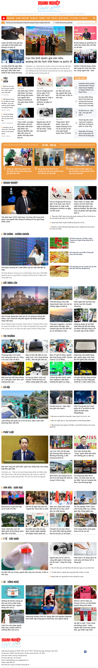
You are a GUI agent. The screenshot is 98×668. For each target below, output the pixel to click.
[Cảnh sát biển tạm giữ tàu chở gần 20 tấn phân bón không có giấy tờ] (12, 33)
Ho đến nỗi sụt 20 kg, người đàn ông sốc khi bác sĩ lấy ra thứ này (48, 22)
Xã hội (6, 387)
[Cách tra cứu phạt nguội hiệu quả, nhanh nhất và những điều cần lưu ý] (12, 616)
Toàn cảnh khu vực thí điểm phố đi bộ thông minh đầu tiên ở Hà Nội (12, 531)
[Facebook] (85, 652)
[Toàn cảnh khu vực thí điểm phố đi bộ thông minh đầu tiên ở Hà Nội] (12, 520)
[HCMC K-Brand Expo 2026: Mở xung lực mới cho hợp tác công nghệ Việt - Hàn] (85, 56)
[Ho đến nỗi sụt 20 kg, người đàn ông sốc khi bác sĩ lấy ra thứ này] (64, 82)
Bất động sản (10, 282)
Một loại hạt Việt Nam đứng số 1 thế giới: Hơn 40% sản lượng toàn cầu (12, 379)
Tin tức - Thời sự (49, 145)
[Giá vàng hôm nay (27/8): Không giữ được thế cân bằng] (59, 257)
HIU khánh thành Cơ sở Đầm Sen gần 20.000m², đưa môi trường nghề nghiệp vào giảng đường (8, 103)
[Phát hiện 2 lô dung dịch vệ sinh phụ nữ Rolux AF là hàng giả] (85, 549)
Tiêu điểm (5, 80)
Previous (4, 163)
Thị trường (9, 336)
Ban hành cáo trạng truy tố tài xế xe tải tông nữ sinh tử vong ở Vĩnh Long (61, 478)
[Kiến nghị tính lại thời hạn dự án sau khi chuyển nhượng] (85, 293)
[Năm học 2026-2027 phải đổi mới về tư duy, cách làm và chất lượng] (61, 498)
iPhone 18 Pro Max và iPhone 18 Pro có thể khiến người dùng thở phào (85, 603)
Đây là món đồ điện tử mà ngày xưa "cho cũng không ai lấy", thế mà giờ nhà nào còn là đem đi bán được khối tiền (37, 359)
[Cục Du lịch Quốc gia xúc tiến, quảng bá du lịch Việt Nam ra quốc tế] (49, 40)
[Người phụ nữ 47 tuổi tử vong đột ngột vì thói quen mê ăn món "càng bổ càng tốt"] (45, 113)
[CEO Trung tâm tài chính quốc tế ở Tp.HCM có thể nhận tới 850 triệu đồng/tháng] (85, 397)
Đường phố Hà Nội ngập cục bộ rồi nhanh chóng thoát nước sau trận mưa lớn (82, 171)
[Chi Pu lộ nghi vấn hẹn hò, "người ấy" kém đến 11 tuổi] (37, 498)
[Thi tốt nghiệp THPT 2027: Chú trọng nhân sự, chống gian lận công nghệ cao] (85, 498)
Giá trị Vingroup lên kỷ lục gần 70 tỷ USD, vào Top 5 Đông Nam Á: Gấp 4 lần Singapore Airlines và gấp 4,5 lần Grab (45, 97)
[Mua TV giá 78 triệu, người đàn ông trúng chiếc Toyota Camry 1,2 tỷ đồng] (61, 346)
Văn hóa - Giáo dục (5, 110)
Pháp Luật (8, 432)
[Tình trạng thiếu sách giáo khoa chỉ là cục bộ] (85, 520)
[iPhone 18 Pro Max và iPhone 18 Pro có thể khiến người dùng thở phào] (85, 592)
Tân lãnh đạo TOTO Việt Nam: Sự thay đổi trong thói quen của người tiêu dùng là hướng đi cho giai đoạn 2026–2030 (26, 97)
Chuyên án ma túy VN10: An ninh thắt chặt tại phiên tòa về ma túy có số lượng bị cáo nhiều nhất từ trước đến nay (60, 533)
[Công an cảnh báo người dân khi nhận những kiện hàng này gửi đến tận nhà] (18, 157)
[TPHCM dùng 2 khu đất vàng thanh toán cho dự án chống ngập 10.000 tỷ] (61, 293)
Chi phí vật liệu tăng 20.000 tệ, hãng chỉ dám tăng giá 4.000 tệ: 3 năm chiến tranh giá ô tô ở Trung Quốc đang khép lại (85, 381)
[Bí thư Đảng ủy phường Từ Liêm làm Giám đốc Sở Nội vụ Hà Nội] (85, 33)
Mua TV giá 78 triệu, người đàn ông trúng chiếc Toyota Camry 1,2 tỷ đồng (61, 357)
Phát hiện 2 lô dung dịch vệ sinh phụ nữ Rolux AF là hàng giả (85, 560)
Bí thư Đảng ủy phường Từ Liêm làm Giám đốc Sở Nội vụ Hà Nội (85, 45)
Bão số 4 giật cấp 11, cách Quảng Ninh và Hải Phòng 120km (71, 420)
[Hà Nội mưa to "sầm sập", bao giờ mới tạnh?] (61, 397)
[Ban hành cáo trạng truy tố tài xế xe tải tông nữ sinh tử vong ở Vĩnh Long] (61, 467)
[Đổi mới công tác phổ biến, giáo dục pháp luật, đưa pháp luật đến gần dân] (24, 450)
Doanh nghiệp (21, 88)
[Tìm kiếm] (94, 18)
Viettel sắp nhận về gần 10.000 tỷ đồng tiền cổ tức (67, 222)
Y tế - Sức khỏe (5, 95)
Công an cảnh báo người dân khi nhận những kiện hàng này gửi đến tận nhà (19, 171)
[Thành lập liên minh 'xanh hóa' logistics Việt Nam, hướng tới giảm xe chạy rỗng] (61, 368)
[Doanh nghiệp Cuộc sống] (49, 6)
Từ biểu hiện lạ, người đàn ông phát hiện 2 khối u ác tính (70, 572)
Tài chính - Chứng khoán (7, 123)
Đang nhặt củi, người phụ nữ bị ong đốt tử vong (67, 576)
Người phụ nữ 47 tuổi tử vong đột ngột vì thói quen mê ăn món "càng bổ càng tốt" (44, 126)
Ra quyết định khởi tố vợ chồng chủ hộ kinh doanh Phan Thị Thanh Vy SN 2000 (50, 171)
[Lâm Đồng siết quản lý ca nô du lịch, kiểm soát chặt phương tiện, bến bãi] (24, 405)
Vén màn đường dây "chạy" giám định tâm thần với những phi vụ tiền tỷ (85, 453)
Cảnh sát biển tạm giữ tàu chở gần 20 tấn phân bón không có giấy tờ (12, 45)
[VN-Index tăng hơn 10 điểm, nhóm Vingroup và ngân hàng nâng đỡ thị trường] (59, 243)
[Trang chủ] (3, 18)
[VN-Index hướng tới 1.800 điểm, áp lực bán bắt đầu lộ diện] (24, 251)
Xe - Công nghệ (11, 581)
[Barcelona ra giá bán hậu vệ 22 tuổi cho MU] (12, 498)
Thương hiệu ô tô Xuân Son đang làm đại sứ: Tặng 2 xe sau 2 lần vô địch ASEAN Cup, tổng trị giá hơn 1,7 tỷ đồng (12, 359)
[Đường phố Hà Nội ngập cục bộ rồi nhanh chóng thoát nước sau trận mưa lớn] (80, 157)
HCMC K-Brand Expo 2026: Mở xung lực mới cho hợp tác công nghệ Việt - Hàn (85, 68)
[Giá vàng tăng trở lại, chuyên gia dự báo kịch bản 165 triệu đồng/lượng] (59, 271)
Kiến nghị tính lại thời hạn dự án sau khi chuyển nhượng (84, 304)
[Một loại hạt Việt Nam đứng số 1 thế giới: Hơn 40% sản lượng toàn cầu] (12, 368)
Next (93, 163)
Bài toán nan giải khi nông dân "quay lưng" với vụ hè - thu (70, 416)
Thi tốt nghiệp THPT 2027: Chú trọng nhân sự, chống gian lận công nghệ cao (85, 509)
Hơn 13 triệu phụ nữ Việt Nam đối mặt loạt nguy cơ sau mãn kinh (72, 568)
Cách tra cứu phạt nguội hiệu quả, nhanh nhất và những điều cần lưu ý (11, 627)
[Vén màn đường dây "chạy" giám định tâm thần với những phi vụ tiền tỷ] (85, 442)
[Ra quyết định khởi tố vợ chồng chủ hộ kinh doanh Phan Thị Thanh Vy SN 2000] (49, 157)
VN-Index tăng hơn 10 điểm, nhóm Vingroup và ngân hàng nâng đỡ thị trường (81, 240)
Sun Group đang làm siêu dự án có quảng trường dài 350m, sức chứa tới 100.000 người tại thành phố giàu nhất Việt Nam (23, 318)
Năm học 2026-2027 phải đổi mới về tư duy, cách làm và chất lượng (60, 509)
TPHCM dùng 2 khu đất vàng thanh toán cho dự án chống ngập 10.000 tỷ (61, 304)
